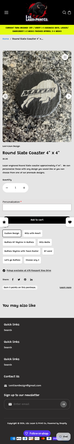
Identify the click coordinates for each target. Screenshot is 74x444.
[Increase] (24, 187)
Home (6, 39)
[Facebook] (13, 279)
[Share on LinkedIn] (31, 279)
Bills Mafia (44, 242)
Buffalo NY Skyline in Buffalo (19, 242)
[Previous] (5, 96)
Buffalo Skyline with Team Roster (21, 251)
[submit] (63, 404)
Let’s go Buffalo (12, 260)
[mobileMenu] (6, 12)
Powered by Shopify (57, 423)
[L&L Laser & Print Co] (37, 12)
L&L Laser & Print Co (36, 423)
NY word (48, 251)
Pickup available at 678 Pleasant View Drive (29, 271)
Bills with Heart (33, 233)
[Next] (68, 96)
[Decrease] (7, 187)
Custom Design (11, 233)
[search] (64, 12)
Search (8, 330)
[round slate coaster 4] (65, 57)
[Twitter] (19, 279)
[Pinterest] (25, 279)
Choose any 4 (32, 260)
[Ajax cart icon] (69, 12)
